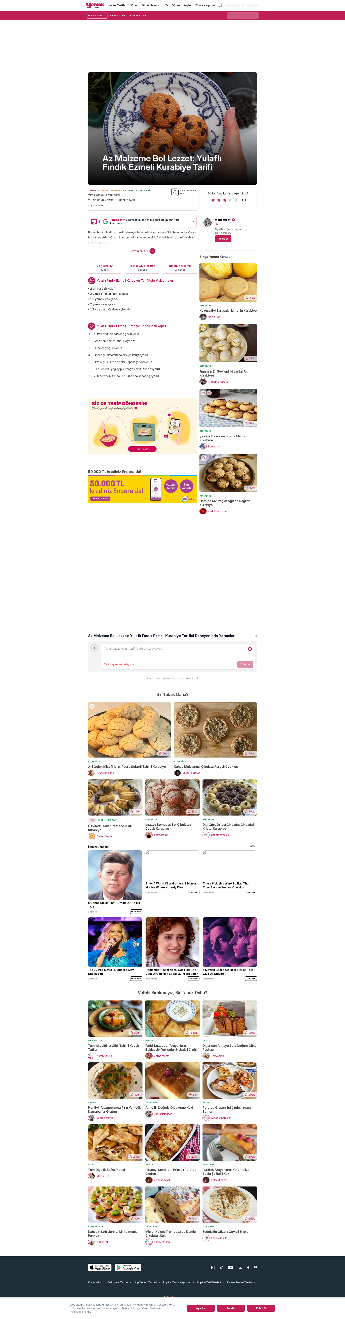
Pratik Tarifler (95, 15)
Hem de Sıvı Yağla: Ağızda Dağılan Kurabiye (224, 503)
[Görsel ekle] (250, 649)
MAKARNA (209, 1226)
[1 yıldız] (213, 200)
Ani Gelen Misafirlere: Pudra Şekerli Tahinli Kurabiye (127, 766)
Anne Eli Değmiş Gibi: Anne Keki (169, 1107)
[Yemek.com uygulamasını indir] (100, 1267)
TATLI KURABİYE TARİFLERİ (104, 195)
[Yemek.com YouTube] (230, 1267)
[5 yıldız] (236, 200)
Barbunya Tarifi (138, 15)
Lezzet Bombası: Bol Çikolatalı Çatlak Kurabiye (168, 826)
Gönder (245, 664)
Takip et (223, 238)
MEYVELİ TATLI (97, 1040)
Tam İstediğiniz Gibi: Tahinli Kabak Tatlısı (113, 1047)
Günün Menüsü (152, 5)
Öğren (176, 5)
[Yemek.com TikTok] (221, 1267)
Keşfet (187, 5)
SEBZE (92, 1102)
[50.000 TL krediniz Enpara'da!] (142, 489)
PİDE (90, 1164)
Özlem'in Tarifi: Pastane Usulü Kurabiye (110, 828)
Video (134, 5)
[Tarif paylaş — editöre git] (142, 424)
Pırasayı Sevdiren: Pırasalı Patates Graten (170, 1172)
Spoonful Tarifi (117, 15)
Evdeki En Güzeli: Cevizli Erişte (225, 1232)
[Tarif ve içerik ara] (220, 5)
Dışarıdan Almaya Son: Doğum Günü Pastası (229, 1047)
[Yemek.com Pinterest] (255, 1267)
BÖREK (149, 1040)
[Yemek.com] (95, 5)
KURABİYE (205, 305)
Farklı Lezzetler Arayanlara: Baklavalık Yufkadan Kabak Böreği (171, 1047)
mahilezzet (223, 220)
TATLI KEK (151, 1102)
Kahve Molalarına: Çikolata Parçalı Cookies (206, 766)
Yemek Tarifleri (117, 5)
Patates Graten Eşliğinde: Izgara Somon (227, 1109)
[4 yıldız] (230, 200)
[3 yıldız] (224, 200)
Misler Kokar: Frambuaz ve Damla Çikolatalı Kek (170, 1233)
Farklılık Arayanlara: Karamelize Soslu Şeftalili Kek (226, 1172)
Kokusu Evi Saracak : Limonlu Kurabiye (228, 310)
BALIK (206, 1102)
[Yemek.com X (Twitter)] (240, 1267)
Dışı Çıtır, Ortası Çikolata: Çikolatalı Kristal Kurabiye (228, 826)
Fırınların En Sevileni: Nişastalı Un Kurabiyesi (223, 373)
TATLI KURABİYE (107, 820)
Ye (166, 5)
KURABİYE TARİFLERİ (137, 190)
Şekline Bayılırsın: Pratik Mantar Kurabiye (223, 438)
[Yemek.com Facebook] (248, 1267)
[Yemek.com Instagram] (213, 1267)
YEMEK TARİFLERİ (110, 190)
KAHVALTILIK (95, 1226)
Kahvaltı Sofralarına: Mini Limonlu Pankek (112, 1233)
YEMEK (92, 190)
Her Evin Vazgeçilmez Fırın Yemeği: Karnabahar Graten (114, 1109)
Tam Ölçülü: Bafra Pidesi (106, 1170)
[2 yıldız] (218, 200)
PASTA (206, 1040)
